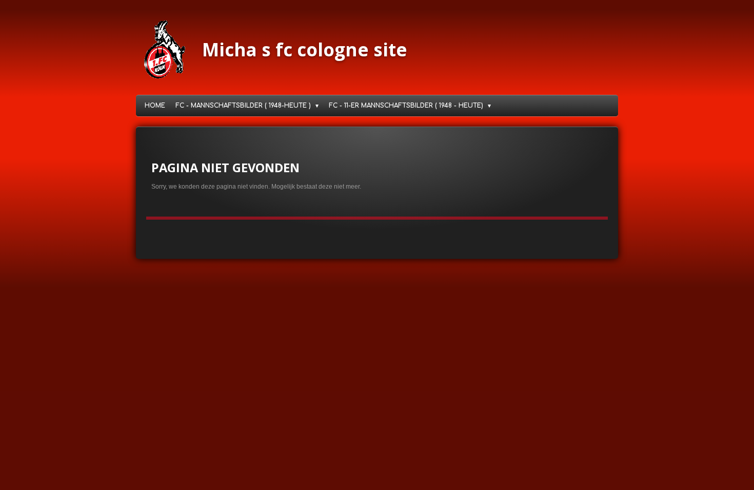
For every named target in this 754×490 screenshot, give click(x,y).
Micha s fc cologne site (304, 49)
